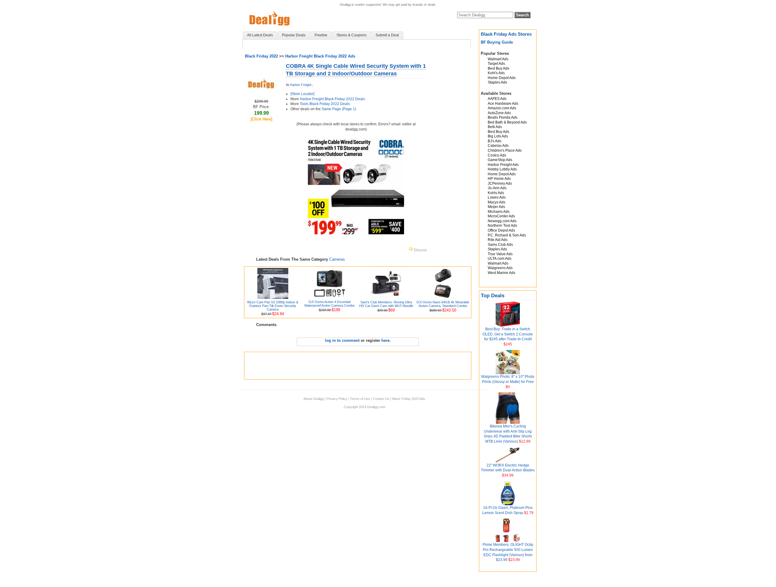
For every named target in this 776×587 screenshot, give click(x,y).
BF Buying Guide (497, 42)
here (385, 340)
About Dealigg (313, 399)
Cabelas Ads (498, 145)
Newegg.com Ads (502, 221)
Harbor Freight (300, 85)
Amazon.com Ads (502, 108)
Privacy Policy (336, 399)
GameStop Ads (500, 160)
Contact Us (381, 399)
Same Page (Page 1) (339, 109)
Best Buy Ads (498, 68)
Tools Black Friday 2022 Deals (325, 104)
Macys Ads (496, 202)
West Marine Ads (501, 273)
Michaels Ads (499, 211)
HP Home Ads (499, 178)
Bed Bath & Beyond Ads (507, 122)
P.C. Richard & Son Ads (507, 235)
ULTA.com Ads (499, 258)
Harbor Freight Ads (503, 165)
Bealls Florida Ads (502, 117)
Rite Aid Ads (497, 240)
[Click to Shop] (261, 89)
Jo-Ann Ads (497, 188)
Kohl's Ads (496, 73)
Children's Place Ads (505, 150)
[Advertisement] (357, 365)
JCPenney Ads (500, 183)
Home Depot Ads (502, 78)
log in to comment (342, 340)
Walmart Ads (498, 59)
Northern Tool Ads (502, 225)
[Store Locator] (302, 94)
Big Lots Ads (498, 136)
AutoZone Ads (499, 113)
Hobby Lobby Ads (502, 169)
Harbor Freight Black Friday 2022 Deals (332, 99)
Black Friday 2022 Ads (408, 399)
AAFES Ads (497, 99)
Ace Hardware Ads (503, 103)
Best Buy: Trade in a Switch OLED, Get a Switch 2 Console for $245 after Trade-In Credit (508, 334)
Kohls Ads (496, 193)
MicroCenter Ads (501, 216)
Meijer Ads (496, 207)
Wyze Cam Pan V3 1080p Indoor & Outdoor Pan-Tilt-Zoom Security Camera (272, 305)
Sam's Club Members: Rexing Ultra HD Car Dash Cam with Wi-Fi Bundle (386, 304)
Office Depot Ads (501, 230)
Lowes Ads (497, 197)
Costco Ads (497, 155)
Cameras (337, 259)
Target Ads (496, 63)
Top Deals (492, 295)
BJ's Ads (494, 141)
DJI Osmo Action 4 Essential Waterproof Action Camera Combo (329, 303)
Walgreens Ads (500, 268)
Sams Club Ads (500, 244)
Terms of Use (360, 399)
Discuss (420, 250)
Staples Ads (497, 82)
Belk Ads (495, 127)
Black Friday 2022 (261, 56)
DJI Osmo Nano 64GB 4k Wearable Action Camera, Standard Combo (442, 304)
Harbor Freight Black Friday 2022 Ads (320, 56)
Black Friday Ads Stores (506, 34)
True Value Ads (500, 254)
